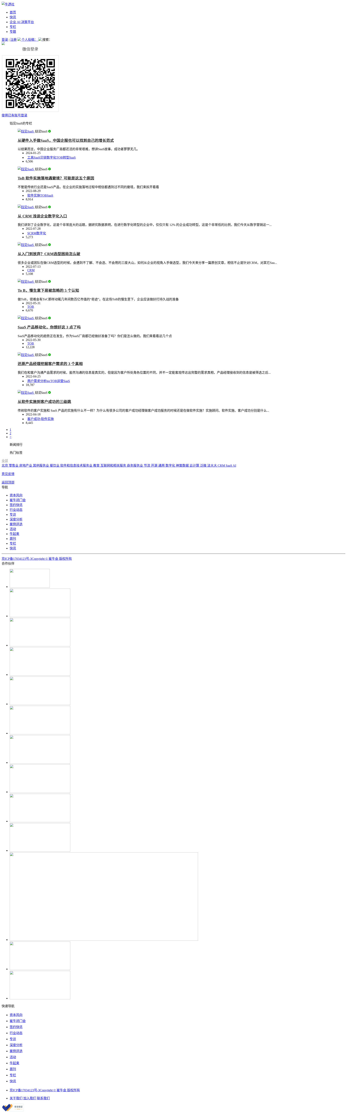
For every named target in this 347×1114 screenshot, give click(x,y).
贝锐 (43, 157)
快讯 (13, 17)
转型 (66, 157)
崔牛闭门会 (18, 500)
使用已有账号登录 (14, 115)
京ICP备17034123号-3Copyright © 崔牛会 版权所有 (37, 558)
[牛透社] (8, 4)
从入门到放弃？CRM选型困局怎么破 (49, 254)
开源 (154, 465)
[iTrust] (13, 1110)
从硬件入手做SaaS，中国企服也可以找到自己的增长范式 (66, 140)
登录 (5, 39)
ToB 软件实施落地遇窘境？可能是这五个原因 (56, 178)
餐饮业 (55, 465)
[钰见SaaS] (26, 131)
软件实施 (33, 195)
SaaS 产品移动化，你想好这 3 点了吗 (49, 327)
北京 (5, 465)
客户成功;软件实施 (40, 419)
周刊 (13, 538)
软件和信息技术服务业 (76, 465)
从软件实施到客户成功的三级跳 (44, 402)
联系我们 (43, 1098)
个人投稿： (29, 39)
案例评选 (16, 524)
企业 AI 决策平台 (22, 22)
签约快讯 (16, 505)
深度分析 (16, 519)
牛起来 (14, 534)
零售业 (14, 465)
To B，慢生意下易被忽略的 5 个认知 (48, 290)
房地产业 (26, 465)
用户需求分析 (37, 381)
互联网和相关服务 (113, 465)
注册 (13, 39)
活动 (13, 529)
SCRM (31, 233)
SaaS (72, 157)
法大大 (212, 465)
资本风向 (16, 495)
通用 (161, 465)
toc (48, 381)
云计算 (195, 465)
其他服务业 (41, 465)
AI (234, 465)
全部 (5, 460)
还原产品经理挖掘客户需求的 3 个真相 (50, 364)
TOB (59, 157)
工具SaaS (33, 157)
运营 (60, 381)
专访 (13, 514)
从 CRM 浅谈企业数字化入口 (42, 216)
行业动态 (16, 509)
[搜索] (40, 39)
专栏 (13, 27)
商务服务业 (135, 465)
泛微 (203, 465)
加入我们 (29, 1098)
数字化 (51, 157)
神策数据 (183, 465)
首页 (13, 12)
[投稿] (19, 39)
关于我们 (16, 1098)
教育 (96, 465)
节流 (147, 465)
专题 (13, 31)
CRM (31, 270)
